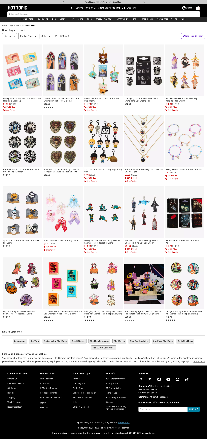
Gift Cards (11, 388)
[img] (140, 379)
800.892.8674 (135, 433)
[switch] (193, 36)
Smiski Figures (78, 341)
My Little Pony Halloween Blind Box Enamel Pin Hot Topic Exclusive (19, 312)
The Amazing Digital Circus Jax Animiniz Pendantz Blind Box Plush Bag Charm (143, 312)
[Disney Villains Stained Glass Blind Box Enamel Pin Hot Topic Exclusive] (63, 70)
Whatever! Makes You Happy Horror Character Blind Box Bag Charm (141, 241)
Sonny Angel (19, 341)
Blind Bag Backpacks (99, 341)
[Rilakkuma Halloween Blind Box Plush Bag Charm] (103, 70)
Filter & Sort (63, 36)
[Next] (144, 2)
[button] (187, 8)
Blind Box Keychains (139, 341)
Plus (72, 19)
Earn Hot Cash (46, 379)
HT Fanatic (45, 383)
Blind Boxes (119, 341)
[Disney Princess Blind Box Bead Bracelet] (184, 141)
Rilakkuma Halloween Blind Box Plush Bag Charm (101, 99)
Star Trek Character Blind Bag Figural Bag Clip (103, 170)
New (54, 19)
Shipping (11, 397)
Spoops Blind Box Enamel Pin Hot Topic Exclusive (21, 241)
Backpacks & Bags (104, 19)
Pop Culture (27, 19)
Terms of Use (111, 393)
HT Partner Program (49, 388)
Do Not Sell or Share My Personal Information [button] (116, 407)
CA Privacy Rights (113, 388)
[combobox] (103, 14)
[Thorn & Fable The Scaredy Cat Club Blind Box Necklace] (144, 141)
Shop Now (117, 2)
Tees (89, 19)
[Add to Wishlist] (39, 47)
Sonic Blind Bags (185, 341)
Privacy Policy (112, 383)
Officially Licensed (81, 407)
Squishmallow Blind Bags (55, 341)
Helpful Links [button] (47, 373)
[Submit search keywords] (9, 14)
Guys (80, 19)
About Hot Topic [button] (81, 373)
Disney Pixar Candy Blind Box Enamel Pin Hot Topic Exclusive (22, 99)
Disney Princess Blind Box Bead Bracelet (183, 169)
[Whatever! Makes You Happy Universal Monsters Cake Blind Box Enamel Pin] (63, 141)
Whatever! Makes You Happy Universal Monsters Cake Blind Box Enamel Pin (61, 170)
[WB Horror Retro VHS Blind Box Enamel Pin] (184, 212)
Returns (10, 393)
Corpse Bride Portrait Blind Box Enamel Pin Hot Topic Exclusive (21, 170)
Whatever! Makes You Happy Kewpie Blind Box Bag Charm (182, 99)
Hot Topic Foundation (82, 397)
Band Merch (147, 19)
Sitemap (109, 402)
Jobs (75, 402)
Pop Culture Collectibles (104, 348)
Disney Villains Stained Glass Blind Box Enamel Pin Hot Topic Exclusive (61, 99)
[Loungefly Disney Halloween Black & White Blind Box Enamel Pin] (144, 70)
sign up (193, 409)
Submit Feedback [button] (159, 397)
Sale (183, 19)
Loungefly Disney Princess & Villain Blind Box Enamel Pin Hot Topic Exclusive (183, 312)
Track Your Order (14, 402)
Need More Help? (14, 407)
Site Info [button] (110, 373)
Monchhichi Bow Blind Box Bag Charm (61, 240)
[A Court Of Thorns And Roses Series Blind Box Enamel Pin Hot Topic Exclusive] (63, 283)
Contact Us (12, 379)
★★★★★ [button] (49, 107)
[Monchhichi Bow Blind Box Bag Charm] (63, 212)
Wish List (44, 407)
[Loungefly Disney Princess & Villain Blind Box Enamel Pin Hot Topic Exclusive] (184, 283)
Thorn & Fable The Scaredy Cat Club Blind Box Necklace (144, 170)
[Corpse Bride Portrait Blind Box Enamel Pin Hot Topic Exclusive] (22, 141)
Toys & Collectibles (167, 19)
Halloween (43, 19)
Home (135, 19)
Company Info (79, 383)
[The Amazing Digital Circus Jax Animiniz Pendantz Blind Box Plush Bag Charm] (144, 283)
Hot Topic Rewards (48, 393)
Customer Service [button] (17, 373)
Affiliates (77, 379)
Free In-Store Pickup (16, 383)
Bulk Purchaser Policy (115, 379)
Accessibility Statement (116, 397)
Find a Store (78, 388)
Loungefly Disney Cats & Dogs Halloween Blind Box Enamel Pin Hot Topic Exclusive (103, 312)
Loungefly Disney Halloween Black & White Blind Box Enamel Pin (141, 99)
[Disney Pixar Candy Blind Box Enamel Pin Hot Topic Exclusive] (22, 70)
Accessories (122, 19)
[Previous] (63, 2)
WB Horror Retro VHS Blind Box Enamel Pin (183, 241)
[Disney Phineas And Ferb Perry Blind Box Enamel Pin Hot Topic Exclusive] (103, 212)
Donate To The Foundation (84, 393)
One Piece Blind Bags (163, 341)
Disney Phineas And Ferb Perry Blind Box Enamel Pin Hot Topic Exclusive (103, 241)
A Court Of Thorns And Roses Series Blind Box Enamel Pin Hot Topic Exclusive (63, 312)
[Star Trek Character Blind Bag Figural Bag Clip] (103, 141)
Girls (62, 19)
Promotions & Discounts (50, 397)
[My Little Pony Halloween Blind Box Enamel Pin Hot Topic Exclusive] (22, 283)
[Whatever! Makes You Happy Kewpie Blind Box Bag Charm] (184, 70)
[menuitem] (198, 8)
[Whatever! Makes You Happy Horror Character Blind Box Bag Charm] (144, 212)
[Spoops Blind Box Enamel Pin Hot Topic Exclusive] (22, 212)
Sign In (43, 403)
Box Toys (35, 341)
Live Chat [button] (167, 386)
